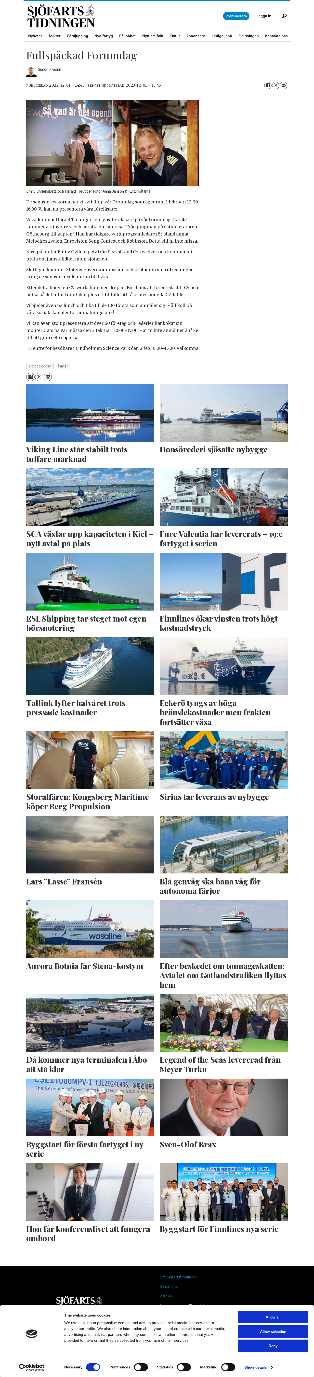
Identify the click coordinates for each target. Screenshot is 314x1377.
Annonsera (195, 36)
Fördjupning (77, 36)
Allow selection (273, 1332)
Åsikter (55, 36)
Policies (166, 1296)
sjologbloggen (40, 366)
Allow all (273, 1317)
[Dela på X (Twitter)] (275, 85)
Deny (273, 1346)
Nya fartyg (103, 36)
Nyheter (35, 36)
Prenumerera (236, 16)
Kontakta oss (276, 36)
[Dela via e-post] (283, 85)
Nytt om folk (152, 36)
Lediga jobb (222, 36)
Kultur (175, 36)
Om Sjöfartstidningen (178, 1277)
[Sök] (284, 16)
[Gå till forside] (125, 16)
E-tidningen (249, 36)
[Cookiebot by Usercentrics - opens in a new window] (31, 1367)
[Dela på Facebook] (268, 85)
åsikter (62, 366)
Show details (255, 1367)
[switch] (141, 1367)
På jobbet (127, 36)
